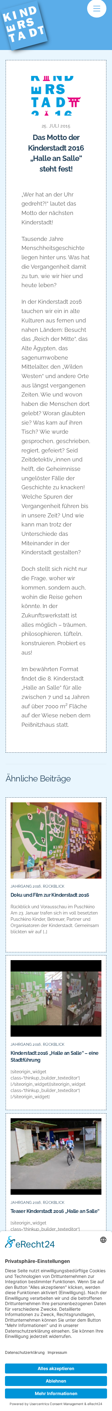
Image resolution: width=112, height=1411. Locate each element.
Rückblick (53, 886)
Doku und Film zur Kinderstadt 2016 (50, 895)
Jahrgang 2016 (26, 886)
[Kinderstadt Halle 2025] (28, 41)
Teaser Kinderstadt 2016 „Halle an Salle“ (55, 1211)
